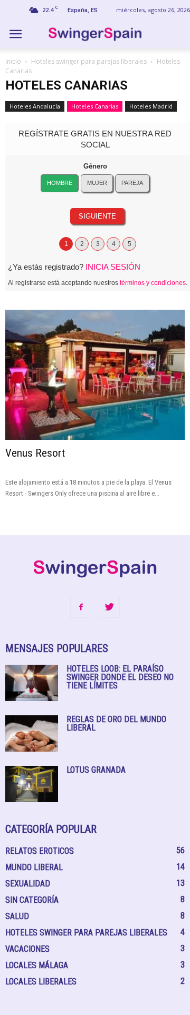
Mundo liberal (34, 867)
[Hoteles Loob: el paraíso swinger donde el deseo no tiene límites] (31, 683)
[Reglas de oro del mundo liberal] (31, 733)
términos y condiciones (153, 283)
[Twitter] (109, 607)
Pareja (132, 183)
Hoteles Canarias (94, 106)
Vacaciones (27, 949)
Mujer (97, 183)
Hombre (59, 183)
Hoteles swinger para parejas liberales (89, 61)
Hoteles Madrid (151, 106)
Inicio (13, 61)
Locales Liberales (41, 982)
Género (95, 166)
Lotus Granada (96, 770)
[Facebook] (80, 607)
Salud (17, 916)
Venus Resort (35, 453)
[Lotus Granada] (31, 784)
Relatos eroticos (39, 851)
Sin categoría (32, 900)
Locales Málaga (36, 965)
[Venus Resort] (95, 375)
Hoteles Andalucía (35, 106)
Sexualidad (27, 884)
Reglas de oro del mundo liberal (116, 723)
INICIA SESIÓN (113, 266)
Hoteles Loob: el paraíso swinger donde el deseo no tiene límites (120, 677)
